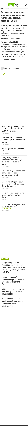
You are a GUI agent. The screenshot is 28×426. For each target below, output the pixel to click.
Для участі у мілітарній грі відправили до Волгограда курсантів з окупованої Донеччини (12, 161)
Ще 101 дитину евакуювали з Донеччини (13, 150)
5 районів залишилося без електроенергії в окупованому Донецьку (13, 140)
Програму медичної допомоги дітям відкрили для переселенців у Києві (13, 173)
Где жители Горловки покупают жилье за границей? (14, 205)
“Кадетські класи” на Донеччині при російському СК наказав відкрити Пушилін (13, 280)
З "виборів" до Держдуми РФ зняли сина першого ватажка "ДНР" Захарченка (13, 129)
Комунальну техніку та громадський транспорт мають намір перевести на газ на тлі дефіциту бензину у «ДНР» (13, 267)
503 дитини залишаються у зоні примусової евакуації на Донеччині (14, 195)
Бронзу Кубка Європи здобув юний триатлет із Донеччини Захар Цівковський (13, 184)
